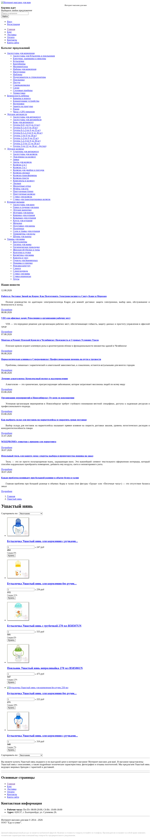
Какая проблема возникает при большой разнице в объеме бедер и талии (40, 477)
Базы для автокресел (23, 122)
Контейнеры (19, 64)
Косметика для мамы (23, 255)
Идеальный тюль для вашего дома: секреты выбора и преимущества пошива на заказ (47, 456)
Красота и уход (20, 257)
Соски (16, 87)
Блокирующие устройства (26, 101)
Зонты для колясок (22, 162)
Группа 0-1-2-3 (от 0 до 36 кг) (27, 133)
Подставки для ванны (24, 226)
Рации (16, 109)
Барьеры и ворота (22, 98)
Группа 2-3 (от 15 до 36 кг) (26, 143)
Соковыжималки (21, 85)
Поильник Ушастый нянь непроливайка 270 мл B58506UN (45, 668)
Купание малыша (15, 202)
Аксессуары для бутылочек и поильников (34, 56)
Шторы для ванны (22, 236)
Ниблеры (17, 74)
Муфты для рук (20, 188)
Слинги (17, 268)
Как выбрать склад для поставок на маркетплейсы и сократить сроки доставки (44, 419)
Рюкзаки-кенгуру (22, 265)
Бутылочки (18, 61)
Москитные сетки (22, 186)
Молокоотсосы (20, 66)
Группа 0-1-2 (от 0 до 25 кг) (27, 130)
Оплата (10, 37)
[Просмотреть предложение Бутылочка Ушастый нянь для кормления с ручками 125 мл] (18, 535)
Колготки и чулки (22, 252)
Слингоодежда (20, 271)
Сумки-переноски (22, 276)
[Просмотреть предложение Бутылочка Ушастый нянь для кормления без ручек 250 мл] (37, 687)
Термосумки (19, 93)
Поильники (19, 79)
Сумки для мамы (21, 273)
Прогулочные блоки (23, 191)
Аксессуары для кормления (21, 53)
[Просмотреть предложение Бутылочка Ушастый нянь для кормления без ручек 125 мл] (18, 577)
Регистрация (13, 24)
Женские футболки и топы (26, 249)
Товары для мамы (16, 239)
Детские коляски (15, 149)
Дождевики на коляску (24, 157)
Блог (9, 32)
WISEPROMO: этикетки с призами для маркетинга (28, 441)
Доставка (11, 34)
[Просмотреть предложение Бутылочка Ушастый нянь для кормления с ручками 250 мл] (18, 730)
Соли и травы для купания (26, 231)
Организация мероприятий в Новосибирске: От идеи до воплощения (37, 397)
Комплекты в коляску (24, 180)
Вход (9, 21)
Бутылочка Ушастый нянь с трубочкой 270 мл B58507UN (44, 625)
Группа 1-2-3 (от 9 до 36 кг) (27, 141)
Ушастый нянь (14, 499)
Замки (16, 159)
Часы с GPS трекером (24, 111)
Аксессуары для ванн (24, 204)
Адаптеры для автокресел (26, 151)
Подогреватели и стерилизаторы (29, 77)
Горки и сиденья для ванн (26, 207)
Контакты (12, 40)
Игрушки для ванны (23, 212)
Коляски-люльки (21, 172)
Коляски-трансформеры (25, 175)
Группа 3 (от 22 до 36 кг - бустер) (29, 146)
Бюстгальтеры (20, 242)
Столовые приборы (23, 90)
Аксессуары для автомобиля (27, 119)
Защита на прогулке (23, 106)
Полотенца (18, 228)
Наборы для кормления (24, 69)
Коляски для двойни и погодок (28, 170)
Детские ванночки (22, 210)
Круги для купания (22, 220)
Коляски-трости (21, 178)
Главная (11, 29)
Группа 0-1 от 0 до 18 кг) (25, 127)
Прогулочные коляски (24, 194)
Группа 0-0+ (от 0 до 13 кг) (26, 125)
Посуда (16, 82)
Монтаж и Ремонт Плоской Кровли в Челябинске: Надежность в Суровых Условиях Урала (50, 340)
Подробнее (6, 309)
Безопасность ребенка (18, 95)
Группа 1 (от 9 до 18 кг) (25, 135)
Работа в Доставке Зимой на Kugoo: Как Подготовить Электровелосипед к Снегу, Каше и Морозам (54, 296)
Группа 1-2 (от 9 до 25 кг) (26, 138)
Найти (5, 16)
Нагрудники (19, 72)
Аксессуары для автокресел (27, 117)
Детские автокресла (17, 114)
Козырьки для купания (24, 218)
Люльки (17, 183)
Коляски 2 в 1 (20, 164)
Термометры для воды (24, 234)
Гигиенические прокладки (26, 247)
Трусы (16, 279)
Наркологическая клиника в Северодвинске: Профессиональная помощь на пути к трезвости (51, 359)
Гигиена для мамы (22, 244)
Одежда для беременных (25, 260)
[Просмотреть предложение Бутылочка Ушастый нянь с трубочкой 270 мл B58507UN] (18, 620)
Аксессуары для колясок (25, 154)
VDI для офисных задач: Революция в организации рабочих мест (35, 318)
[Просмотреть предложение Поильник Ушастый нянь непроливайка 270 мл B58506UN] (18, 662)
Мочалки (17, 223)
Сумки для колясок (22, 196)
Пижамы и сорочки (23, 263)
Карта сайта (13, 42)
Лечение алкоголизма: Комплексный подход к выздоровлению (34, 378)
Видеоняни (18, 103)
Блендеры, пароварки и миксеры (29, 58)
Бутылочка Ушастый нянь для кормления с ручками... (42, 541)
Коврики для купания (24, 215)
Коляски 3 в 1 (20, 167)
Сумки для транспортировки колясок (31, 199)
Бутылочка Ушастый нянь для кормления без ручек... (42, 583)
